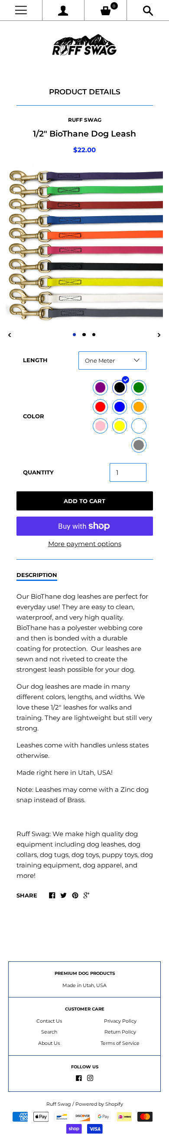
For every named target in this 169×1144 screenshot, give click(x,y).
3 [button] (94, 335)
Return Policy (120, 1032)
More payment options (84, 544)
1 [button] (74, 335)
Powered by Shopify (99, 1104)
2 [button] (84, 335)
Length (35, 360)
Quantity (38, 472)
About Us (49, 1043)
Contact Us (49, 1021)
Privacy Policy (120, 1021)
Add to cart (84, 500)
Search (49, 1032)
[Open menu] (21, 10)
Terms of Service (120, 1043)
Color (33, 416)
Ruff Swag (84, 120)
